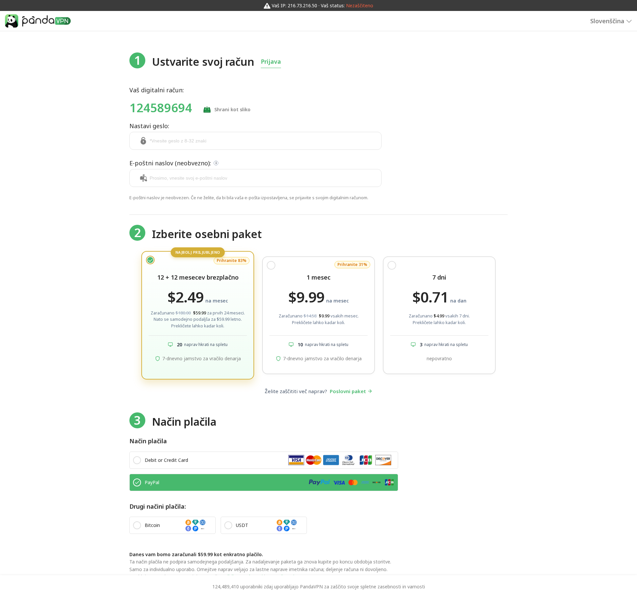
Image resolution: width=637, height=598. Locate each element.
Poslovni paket (348, 391)
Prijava (271, 61)
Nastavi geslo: (149, 126)
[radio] (197, 315)
